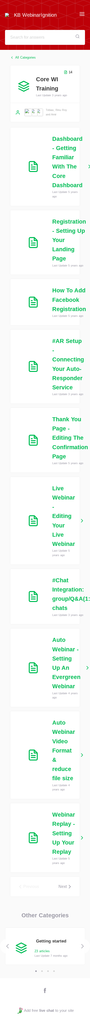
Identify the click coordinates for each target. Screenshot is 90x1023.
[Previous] (7, 946)
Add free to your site (49, 1010)
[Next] (82, 946)
